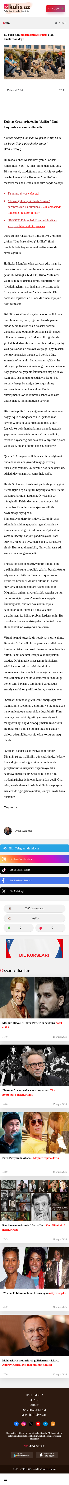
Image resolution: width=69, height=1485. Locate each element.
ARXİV (34, 1405)
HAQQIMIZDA (34, 1395)
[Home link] (34, 1479)
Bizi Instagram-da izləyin (21, 859)
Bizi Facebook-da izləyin (21, 880)
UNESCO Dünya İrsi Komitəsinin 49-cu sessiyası (32, 223)
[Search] (19, 1479)
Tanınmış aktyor (23, 193)
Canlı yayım (53, 8)
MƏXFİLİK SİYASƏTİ (34, 1415)
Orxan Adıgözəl (23, 830)
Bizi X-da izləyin (17, 891)
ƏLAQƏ (34, 1400)
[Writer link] (48, 1479)
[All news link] (63, 1479)
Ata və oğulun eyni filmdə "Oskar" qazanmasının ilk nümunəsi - (34, 207)
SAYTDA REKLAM (34, 1410)
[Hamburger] (5, 1479)
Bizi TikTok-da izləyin (20, 869)
